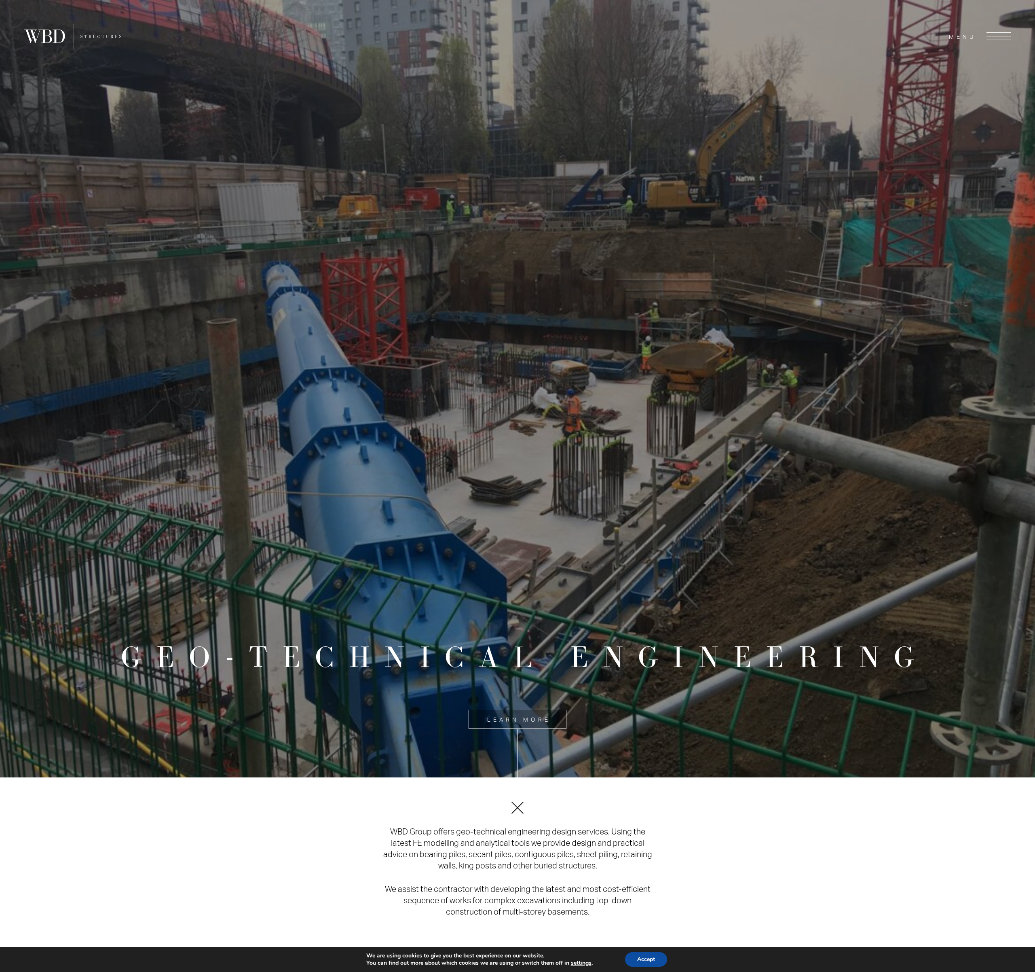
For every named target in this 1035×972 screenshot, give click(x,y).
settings (581, 963)
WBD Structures (72, 36)
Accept (646, 959)
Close (517, 808)
